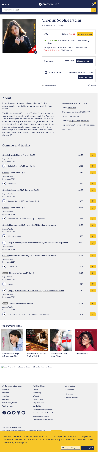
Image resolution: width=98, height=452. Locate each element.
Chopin (5, 155)
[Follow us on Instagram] (19, 412)
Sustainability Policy (9, 403)
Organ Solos (74, 120)
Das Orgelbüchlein (25, 303)
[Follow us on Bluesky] (14, 412)
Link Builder (37, 406)
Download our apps (71, 397)
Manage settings (69, 448)
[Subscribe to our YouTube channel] (24, 412)
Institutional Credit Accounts (43, 413)
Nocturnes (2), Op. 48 (25, 273)
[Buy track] (93, 166)
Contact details (69, 389)
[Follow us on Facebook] (4, 412)
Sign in (35, 389)
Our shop (5, 396)
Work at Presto (7, 406)
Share (93, 85)
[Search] (93, 10)
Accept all (89, 448)
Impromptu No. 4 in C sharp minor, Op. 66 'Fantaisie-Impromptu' (42, 242)
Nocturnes (79, 125)
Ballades (85, 120)
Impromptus (67, 125)
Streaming (37, 393)
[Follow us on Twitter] (9, 412)
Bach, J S (13, 303)
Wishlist (36, 396)
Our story (5, 399)
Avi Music (72, 107)
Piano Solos (67, 129)
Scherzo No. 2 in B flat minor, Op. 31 (24, 190)
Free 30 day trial (85, 77)
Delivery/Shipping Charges (42, 410)
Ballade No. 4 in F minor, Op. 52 (22, 155)
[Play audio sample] (4, 166)
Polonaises (89, 125)
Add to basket (86, 34)
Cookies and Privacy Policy (43, 420)
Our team (5, 393)
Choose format (83, 61)
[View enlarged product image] (19, 36)
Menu (7, 4)
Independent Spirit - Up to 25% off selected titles (65, 48)
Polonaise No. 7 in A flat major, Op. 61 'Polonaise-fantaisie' (39, 290)
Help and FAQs (38, 403)
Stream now (55, 72)
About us (5, 389)
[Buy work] (93, 155)
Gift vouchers (38, 399)
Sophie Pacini (7, 159)
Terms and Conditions (41, 416)
